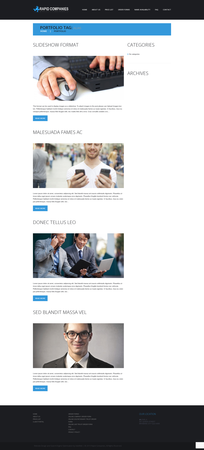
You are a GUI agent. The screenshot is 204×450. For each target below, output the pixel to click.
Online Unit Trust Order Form (80, 424)
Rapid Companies (98, 446)
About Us (96, 10)
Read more (40, 118)
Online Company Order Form (79, 416)
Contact (167, 10)
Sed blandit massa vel (60, 312)
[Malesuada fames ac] (78, 165)
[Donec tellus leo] (78, 255)
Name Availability (142, 10)
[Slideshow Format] (78, 78)
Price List (37, 419)
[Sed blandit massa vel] (78, 345)
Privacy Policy (74, 432)
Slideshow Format (56, 44)
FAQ (156, 10)
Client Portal (38, 422)
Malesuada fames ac (57, 132)
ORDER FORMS (124, 10)
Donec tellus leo (54, 222)
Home (84, 10)
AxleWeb (79, 446)
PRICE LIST (109, 10)
